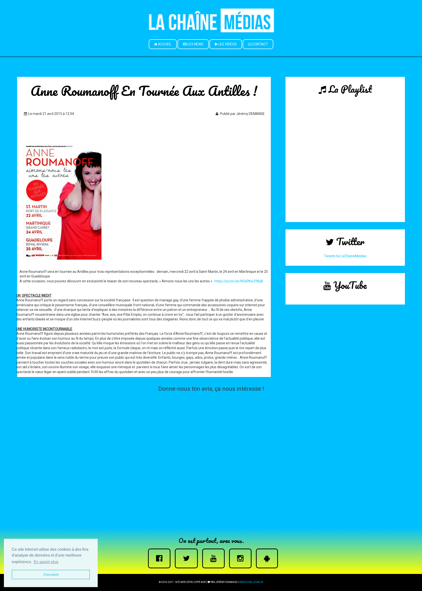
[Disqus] (211, 455)
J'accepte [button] (51, 574)
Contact (260, 44)
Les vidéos (227, 44)
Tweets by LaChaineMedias (345, 256)
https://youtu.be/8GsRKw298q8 (238, 281)
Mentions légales (251, 582)
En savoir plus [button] (46, 562)
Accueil (164, 44)
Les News (195, 44)
